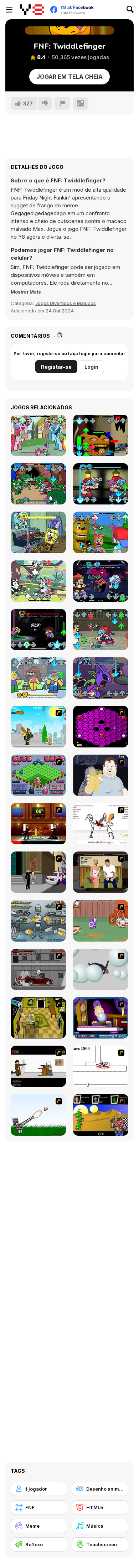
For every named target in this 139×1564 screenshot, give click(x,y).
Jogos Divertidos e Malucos (65, 303)
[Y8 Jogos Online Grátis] (32, 9)
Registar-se (56, 367)
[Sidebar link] (9, 9)
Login (91, 367)
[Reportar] (62, 103)
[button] (26, 292)
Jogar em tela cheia (69, 76)
